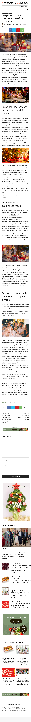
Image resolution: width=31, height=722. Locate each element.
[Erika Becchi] (3, 24)
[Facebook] (10, 30)
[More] (26, 30)
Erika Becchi (8, 24)
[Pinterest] (18, 30)
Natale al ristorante (13, 402)
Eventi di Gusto (15, 563)
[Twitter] (14, 30)
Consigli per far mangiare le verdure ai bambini (22, 417)
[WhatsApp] (22, 30)
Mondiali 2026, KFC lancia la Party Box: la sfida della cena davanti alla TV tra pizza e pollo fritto (21, 581)
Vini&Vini (4, 548)
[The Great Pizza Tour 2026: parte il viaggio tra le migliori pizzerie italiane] (5, 604)
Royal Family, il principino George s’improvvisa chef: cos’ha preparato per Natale (8, 419)
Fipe (7, 402)
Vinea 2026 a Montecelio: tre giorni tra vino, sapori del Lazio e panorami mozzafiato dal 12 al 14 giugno (21, 568)
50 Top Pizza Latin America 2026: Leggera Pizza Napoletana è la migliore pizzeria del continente (22, 683)
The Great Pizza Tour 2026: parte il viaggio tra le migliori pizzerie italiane (20, 605)
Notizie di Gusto (6, 13)
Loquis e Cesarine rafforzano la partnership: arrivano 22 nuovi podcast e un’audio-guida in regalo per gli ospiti (20, 593)
